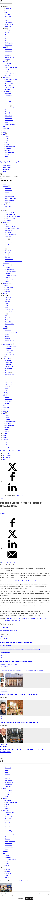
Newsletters (5, 439)
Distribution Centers (10, 226)
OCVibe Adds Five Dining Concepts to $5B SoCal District (16, 661)
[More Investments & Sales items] (13, 344)
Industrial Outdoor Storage (12, 228)
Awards (7, 136)
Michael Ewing (4, 509)
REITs (6, 122)
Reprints (5, 437)
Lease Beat (17, 620)
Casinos (7, 240)
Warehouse (8, 236)
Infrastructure (6, 283)
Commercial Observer (19, 880)
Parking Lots (8, 253)
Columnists (8, 148)
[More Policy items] (6, 395)
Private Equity (8, 118)
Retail (6, 12)
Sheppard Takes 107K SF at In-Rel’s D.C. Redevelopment (21, 580)
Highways (7, 289)
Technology (6, 393)
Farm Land (8, 251)
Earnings (7, 110)
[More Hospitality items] (9, 238)
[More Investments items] (9, 77)
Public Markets (9, 120)
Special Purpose (9, 24)
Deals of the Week (9, 57)
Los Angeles (8, 30)
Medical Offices (9, 259)
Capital (4, 833)
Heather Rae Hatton (9, 620)
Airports (7, 285)
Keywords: (2, 618)
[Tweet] (12, 538)
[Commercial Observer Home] (6, 3)
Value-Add (8, 85)
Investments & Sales (8, 344)
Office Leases (8, 49)
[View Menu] (1, 1)
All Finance (8, 75)
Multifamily (8, 188)
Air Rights (7, 267)
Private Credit (8, 116)
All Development (9, 103)
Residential (8, 8)
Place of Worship (9, 279)
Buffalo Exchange (38, 618)
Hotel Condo (8, 194)
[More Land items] (6, 249)
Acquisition (8, 63)
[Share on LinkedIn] (12, 548)
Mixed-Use (8, 26)
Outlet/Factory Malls (10, 214)
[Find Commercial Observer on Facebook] (12, 481)
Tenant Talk (8, 55)
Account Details (7, 165)
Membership (8, 869)
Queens (7, 36)
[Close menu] (1, 178)
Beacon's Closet (30, 618)
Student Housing (9, 196)
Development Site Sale (11, 79)
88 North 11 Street (20, 618)
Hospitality (8, 16)
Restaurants (8, 246)
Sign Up (6, 162)
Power (4, 132)
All (6, 326)
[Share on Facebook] (12, 527)
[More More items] (6, 134)
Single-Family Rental (10, 198)
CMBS (7, 65)
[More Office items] (6, 204)
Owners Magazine (7, 447)
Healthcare (7, 20)
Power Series (6, 411)
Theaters (7, 281)
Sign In (2, 162)
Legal (6, 140)
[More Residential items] (9, 186)
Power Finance (6, 443)
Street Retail (8, 220)
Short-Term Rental (9, 200)
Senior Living (8, 202)
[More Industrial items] (8, 222)
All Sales (7, 89)
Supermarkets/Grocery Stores (12, 216)
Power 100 (5, 445)
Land (6, 18)
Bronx (6, 39)
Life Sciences (8, 22)
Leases (4, 47)
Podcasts (7, 158)
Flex (6, 208)
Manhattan (7, 34)
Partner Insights (9, 150)
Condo (7, 192)
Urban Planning (9, 401)
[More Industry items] (7, 6)
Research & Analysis (10, 146)
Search (16, 176)
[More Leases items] (6, 47)
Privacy (22, 495)
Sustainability (8, 101)
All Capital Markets (10, 124)
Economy (7, 112)
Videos (7, 156)
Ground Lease (8, 51)
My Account (12, 162)
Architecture (8, 93)
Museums (7, 277)
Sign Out (17, 162)
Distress (7, 69)
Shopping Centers (9, 212)
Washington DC (9, 43)
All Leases (7, 59)
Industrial (7, 14)
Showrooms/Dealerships (11, 218)
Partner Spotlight (9, 152)
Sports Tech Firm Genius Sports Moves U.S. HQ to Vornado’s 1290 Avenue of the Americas (25, 751)
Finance (5, 61)
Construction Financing (11, 67)
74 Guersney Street (10, 618)
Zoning (7, 403)
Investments (6, 77)
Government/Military (10, 275)
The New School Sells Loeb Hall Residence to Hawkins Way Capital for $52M (21, 670)
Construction (8, 95)
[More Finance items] (7, 61)
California (2, 657)
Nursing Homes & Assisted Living (13, 261)
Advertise (5, 433)
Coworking (8, 206)
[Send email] (12, 559)
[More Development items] (10, 91)
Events (4, 130)
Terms (17, 495)
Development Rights (10, 271)
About (4, 867)
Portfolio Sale (8, 81)
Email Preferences (7, 167)
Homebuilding (8, 190)
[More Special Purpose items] (11, 265)
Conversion (8, 97)
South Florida (8, 45)
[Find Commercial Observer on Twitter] (12, 471)
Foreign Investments (10, 114)
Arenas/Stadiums (9, 269)
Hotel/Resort (8, 244)
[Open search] (1, 174)
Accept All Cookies (29, 898)
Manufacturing (9, 230)
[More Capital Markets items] (11, 106)
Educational (8, 273)
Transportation (8, 154)
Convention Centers (10, 242)
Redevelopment (9, 99)
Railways (7, 291)
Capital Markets (6, 105)
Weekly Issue (6, 128)
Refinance (7, 71)
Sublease (7, 53)
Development (6, 91)
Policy (6, 142)
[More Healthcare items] (8, 255)
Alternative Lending (10, 108)
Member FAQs (6, 169)
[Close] (48, 894)
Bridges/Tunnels (9, 287)
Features (7, 144)
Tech (4, 126)
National (7, 41)
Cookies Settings (20, 898)
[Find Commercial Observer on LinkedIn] (12, 492)
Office (6, 10)
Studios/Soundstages (10, 234)
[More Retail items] (6, 210)
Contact (4, 435)
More (4, 134)
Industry (5, 184)
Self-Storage (8, 232)
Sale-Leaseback (9, 83)
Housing (7, 397)
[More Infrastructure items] (10, 283)
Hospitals (7, 257)
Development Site (9, 812)
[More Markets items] (7, 28)
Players (7, 138)
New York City (9, 32)
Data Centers (8, 224)
